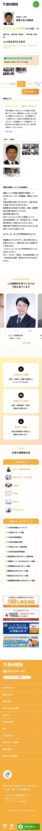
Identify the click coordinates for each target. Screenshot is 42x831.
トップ (4, 84)
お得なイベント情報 (10, 742)
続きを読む (9, 131)
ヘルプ (28, 795)
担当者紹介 (13, 84)
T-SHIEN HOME (9, 795)
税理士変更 (7, 701)
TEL (14, 41)
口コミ (30, 84)
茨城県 (21, 34)
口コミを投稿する (30, 91)
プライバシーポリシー (12, 801)
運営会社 (24, 801)
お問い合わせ (9, 798)
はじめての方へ (9, 687)
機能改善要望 (20, 795)
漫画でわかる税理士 (10, 756)
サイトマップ (18, 798)
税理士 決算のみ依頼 (11, 708)
